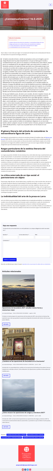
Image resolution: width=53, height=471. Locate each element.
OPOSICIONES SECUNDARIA (22, 313)
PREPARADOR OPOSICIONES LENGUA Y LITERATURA (33, 437)
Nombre (5, 234)
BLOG (14, 313)
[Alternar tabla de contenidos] (42, 38)
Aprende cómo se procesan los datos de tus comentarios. (36, 264)
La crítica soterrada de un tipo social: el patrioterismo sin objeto (23, 45)
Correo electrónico (24, 234)
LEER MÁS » (5, 325)
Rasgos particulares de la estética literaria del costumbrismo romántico (25, 44)
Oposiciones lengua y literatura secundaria (11, 437)
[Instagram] (30, 469)
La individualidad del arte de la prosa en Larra (20, 47)
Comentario (6, 240)
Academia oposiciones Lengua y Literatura (16, 434)
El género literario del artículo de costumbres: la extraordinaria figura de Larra (27, 42)
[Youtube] (23, 469)
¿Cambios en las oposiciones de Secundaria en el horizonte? (23, 361)
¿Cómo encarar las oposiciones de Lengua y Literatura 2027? (23, 412)
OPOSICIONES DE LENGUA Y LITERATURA (25, 364)
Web (36, 234)
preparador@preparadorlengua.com (26, 465)
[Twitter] (28, 469)
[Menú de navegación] (50, 5)
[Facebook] (25, 469)
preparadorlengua (8, 313)
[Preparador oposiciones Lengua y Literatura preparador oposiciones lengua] (5, 5)
